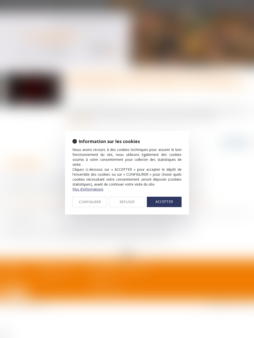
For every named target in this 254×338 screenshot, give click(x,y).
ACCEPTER (164, 201)
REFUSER (127, 201)
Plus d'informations (87, 189)
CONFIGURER (90, 201)
